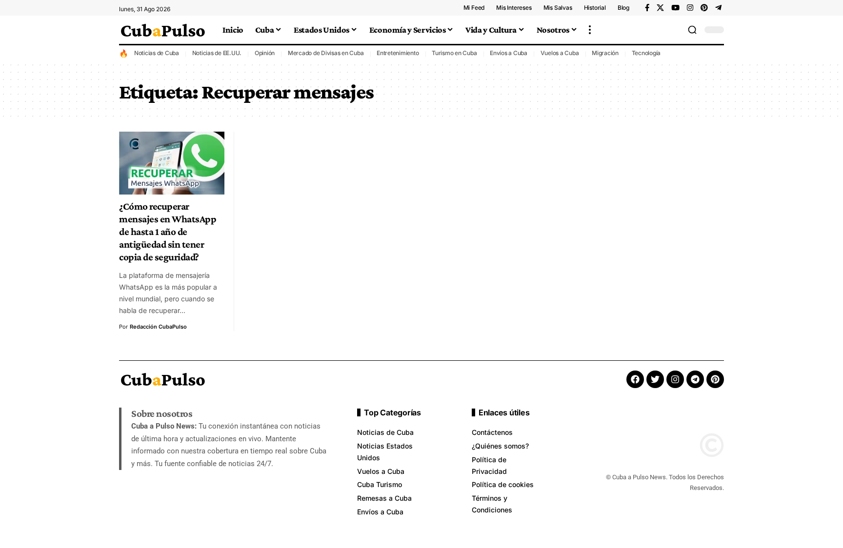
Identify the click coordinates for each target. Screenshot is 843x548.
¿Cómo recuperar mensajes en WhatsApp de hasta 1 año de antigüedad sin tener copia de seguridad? (167, 231)
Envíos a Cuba (508, 53)
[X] (660, 7)
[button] (590, 29)
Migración (605, 53)
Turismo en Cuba (454, 53)
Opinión (265, 53)
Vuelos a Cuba (560, 53)
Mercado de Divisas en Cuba (326, 53)
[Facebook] (647, 7)
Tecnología (646, 53)
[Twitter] (655, 379)
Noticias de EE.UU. (217, 53)
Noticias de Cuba (156, 53)
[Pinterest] (704, 7)
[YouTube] (675, 7)
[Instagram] (690, 7)
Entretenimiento (398, 53)
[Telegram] (718, 7)
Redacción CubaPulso (158, 326)
